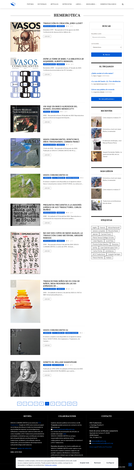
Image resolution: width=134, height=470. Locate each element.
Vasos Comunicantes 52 (55, 330)
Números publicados (108, 4)
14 (69, 403)
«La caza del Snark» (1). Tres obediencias (106, 81)
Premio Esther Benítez (101, 244)
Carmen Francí (106, 234)
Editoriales (42, 4)
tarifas (95, 247)
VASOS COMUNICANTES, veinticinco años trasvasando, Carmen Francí (61, 140)
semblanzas (109, 251)
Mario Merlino (98, 258)
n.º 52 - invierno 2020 (58, 333)
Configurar (110, 463)
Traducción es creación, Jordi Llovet (63, 23)
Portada (30, 4)
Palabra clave (96, 33)
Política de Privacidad (105, 447)
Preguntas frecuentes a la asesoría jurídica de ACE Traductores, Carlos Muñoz (62, 207)
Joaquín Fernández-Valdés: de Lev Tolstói (112, 154)
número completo (99, 231)
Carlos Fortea (97, 251)
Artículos (54, 4)
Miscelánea (90, 4)
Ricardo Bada (113, 231)
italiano (108, 258)
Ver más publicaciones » (106, 99)
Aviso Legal (93, 447)
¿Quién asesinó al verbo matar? (102, 73)
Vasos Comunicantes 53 (55, 175)
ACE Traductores (99, 254)
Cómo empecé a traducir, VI (112, 117)
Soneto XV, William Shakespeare (60, 362)
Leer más (47, 36)
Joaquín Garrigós (114, 254)
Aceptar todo (84, 463)
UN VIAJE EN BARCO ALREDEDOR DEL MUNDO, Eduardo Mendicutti (60, 107)
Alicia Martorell (113, 227)
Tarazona (115, 244)
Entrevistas (67, 4)
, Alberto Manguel (63, 60)
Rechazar (97, 463)
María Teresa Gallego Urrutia (103, 237)
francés (102, 227)
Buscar (107, 54)
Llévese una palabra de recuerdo (102, 89)
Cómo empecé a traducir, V (111, 189)
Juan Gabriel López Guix (109, 247)
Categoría (95, 43)
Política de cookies (51, 465)
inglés (95, 227)
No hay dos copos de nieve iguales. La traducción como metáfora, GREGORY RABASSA (63, 235)
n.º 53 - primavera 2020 (58, 178)
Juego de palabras (58, 365)
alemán (95, 234)
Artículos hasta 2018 (49, 26)
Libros (78, 4)
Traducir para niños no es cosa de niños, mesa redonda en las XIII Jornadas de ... (61, 283)
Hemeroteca (60, 26)
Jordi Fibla (109, 241)
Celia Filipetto (98, 241)
